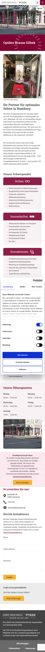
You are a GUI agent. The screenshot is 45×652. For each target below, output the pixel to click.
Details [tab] (22, 287)
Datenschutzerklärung (22, 476)
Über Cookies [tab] (37, 287)
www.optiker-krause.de (16, 508)
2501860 (11, 502)
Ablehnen (22, 369)
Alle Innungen (22, 643)
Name (5, 537)
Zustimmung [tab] (8, 287)
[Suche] (42, 2)
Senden (10, 577)
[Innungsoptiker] (14, 2)
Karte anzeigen (22, 482)
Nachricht (7, 561)
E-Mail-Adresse (9, 549)
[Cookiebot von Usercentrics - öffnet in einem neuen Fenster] (32, 280)
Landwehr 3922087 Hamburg (13, 495)
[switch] (39, 331)
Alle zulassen (22, 355)
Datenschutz (14, 648)
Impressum (30, 648)
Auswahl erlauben (22, 362)
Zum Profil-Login (14, 598)
